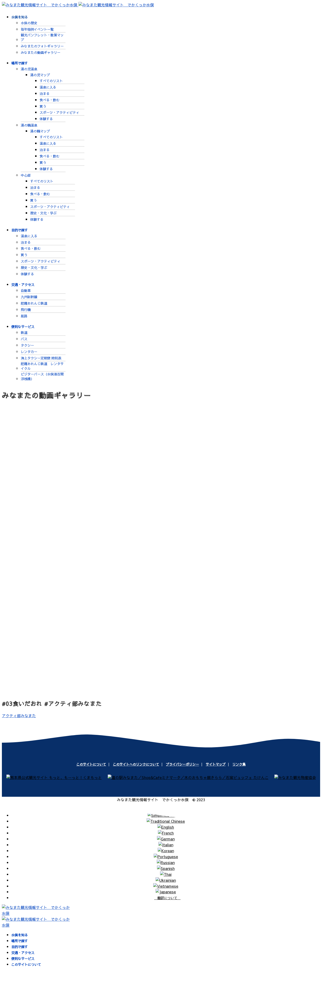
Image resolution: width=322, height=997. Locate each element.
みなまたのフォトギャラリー (42, 46)
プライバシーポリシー (182, 764)
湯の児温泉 (29, 69)
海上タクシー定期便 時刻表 (41, 358)
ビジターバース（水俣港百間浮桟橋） (42, 376)
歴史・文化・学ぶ (43, 213)
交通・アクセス (22, 284)
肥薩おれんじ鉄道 (34, 303)
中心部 (26, 175)
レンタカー (29, 351)
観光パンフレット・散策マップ (42, 37)
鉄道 (24, 332)
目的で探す (19, 230)
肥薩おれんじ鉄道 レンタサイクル (42, 366)
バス (24, 339)
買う (43, 106)
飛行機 (26, 309)
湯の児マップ (40, 74)
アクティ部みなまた (19, 715)
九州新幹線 (29, 296)
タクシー (27, 345)
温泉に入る (48, 87)
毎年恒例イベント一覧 (37, 29)
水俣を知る (19, 17)
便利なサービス (22, 326)
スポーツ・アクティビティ (59, 112)
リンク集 (239, 764)
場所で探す (19, 63)
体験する (46, 118)
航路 (24, 316)
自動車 (26, 290)
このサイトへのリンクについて (136, 764)
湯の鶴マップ (40, 131)
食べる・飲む (49, 100)
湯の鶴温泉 (29, 125)
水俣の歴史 (29, 23)
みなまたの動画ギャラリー (40, 52)
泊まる (45, 93)
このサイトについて (91, 764)
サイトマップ (216, 764)
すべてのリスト (51, 80)
